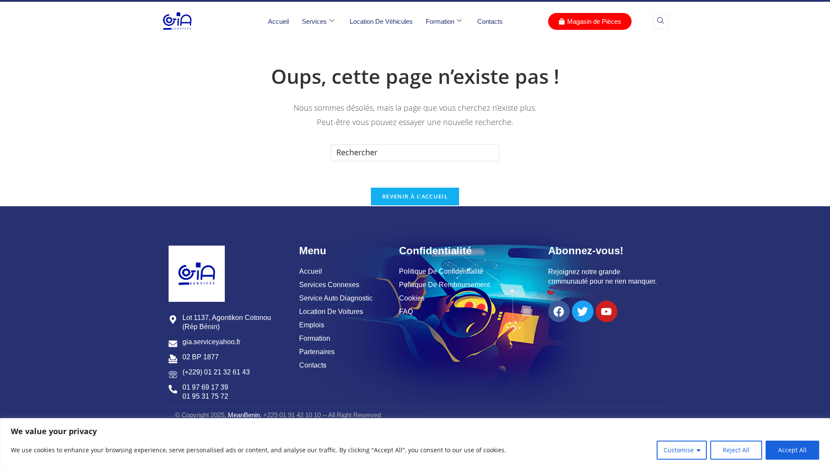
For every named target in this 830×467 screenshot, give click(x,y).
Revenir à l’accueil (415, 196)
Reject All (736, 450)
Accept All (792, 450)
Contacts (490, 21)
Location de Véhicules (381, 21)
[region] (415, 442)
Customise (679, 450)
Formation (440, 21)
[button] (660, 21)
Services (314, 21)
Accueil (278, 21)
